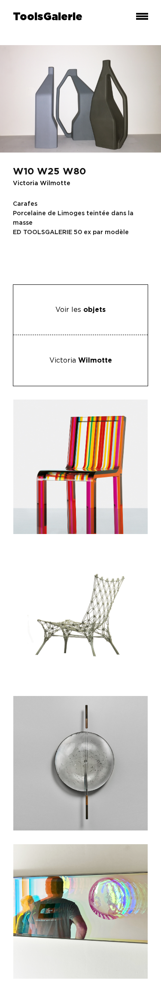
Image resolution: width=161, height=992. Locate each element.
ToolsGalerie (47, 17)
